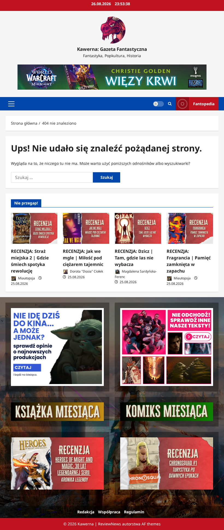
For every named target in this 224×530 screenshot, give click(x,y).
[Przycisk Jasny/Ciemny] (158, 104)
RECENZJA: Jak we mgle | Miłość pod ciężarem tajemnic (83, 257)
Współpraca (109, 511)
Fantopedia (203, 103)
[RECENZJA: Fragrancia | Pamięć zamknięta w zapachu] (190, 228)
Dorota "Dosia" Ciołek (86, 271)
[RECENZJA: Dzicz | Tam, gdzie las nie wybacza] (138, 228)
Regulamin (134, 511)
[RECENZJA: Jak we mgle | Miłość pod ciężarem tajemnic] (86, 228)
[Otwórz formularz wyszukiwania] (170, 103)
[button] (11, 104)
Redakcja (85, 511)
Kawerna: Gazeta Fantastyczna (112, 49)
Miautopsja (26, 278)
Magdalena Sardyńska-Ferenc (136, 274)
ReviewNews (109, 523)
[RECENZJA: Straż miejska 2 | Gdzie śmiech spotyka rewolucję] (34, 228)
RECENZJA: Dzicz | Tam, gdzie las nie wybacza (134, 257)
